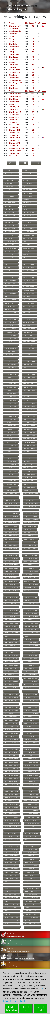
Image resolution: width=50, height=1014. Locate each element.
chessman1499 (14, 133)
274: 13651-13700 (30, 610)
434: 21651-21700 (31, 869)
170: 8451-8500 (29, 442)
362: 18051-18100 (31, 752)
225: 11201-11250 (11, 532)
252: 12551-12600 (30, 574)
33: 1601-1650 (10, 222)
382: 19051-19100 (31, 784)
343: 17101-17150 (11, 723)
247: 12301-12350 (11, 568)
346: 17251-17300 (31, 726)
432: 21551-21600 (30, 865)
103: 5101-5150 (10, 335)
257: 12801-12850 (11, 584)
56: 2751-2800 (28, 258)
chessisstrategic (15, 31)
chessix (11, 36)
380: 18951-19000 (31, 781)
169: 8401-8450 (11, 442)
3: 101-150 (8, 173)
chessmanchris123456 (17, 148)
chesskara (12, 62)
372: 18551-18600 (31, 768)
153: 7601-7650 (10, 416)
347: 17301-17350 (11, 730)
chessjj (11, 49)
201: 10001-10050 (11, 494)
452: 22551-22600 (31, 898)
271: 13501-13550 (11, 607)
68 (33, 83)
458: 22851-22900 (32, 907)
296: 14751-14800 (31, 645)
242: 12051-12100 (31, 558)
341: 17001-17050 (11, 720)
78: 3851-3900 (28, 293)
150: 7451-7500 (29, 409)
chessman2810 (14, 143)
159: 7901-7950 (10, 426)
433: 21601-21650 (11, 869)
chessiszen (13, 34)
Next (23, 163)
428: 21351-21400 (31, 859)
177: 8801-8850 (11, 455)
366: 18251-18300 (31, 759)
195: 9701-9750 (10, 484)
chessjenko (13, 44)
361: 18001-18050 (11, 752)
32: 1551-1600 (28, 219)
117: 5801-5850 (10, 358)
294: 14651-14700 (31, 642)
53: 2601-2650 (10, 254)
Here (41, 988)
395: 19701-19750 (11, 807)
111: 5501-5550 (10, 348)
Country (42, 23)
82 (33, 80)
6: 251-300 (27, 177)
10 (33, 78)
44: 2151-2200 (28, 238)
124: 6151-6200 (29, 367)
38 (33, 41)
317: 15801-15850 (11, 681)
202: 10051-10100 (31, 494)
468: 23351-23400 (32, 924)
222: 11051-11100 (30, 526)
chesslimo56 (13, 109)
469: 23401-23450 (12, 927)
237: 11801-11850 (11, 552)
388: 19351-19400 (31, 794)
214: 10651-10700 (30, 513)
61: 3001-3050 (10, 267)
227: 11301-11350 (11, 536)
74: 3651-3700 (28, 287)
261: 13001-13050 (11, 591)
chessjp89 (12, 52)
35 (33, 47)
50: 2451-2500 (28, 248)
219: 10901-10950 (11, 523)
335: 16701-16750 (11, 710)
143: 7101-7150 (10, 400)
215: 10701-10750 (11, 516)
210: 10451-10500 (31, 506)
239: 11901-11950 (11, 555)
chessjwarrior (14, 57)
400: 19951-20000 (31, 814)
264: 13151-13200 (30, 594)
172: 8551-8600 (29, 445)
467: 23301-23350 (11, 924)
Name (11, 23)
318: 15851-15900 (30, 681)
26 (33, 133)
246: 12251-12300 (31, 565)
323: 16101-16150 (11, 691)
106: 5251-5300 (29, 338)
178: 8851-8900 (29, 455)
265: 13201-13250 (11, 597)
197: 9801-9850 (11, 487)
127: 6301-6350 (10, 374)
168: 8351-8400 (29, 439)
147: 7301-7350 (10, 406)
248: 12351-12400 (31, 568)
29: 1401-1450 (10, 215)
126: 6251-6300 (29, 371)
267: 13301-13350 (11, 600)
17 (33, 109)
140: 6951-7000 (29, 393)
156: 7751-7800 (29, 419)
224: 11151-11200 (29, 529)
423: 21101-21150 (11, 852)
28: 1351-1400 (28, 212)
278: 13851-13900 (31, 616)
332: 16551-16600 (30, 704)
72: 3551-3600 (28, 283)
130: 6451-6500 (29, 377)
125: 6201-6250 (10, 371)
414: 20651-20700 (32, 836)
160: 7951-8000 (29, 426)
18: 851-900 (27, 196)
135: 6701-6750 (10, 387)
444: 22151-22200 (31, 885)
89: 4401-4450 (10, 312)
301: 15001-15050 (11, 655)
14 (33, 60)
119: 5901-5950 (10, 361)
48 (33, 70)
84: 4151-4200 (28, 303)
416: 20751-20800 (32, 839)
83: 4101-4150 (10, 303)
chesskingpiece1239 (16, 83)
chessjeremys (14, 47)
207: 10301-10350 (11, 503)
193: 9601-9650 (10, 481)
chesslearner (13, 88)
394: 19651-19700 (30, 804)
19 (33, 36)
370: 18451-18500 (31, 765)
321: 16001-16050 (11, 688)
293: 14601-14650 (11, 642)
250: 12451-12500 (31, 571)
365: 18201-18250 (11, 759)
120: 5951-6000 (29, 361)
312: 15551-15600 (30, 671)
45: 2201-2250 (10, 241)
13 (33, 57)
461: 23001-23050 (11, 914)
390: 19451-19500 (31, 797)
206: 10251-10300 (31, 500)
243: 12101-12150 (11, 561)
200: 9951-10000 (29, 490)
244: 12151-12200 (30, 561)
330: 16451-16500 (31, 700)
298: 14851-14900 (31, 649)
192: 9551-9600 (29, 477)
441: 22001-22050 (12, 881)
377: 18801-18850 (11, 778)
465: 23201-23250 (11, 920)
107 (32, 120)
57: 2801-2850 (10, 261)
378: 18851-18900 (31, 778)
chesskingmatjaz (15, 80)
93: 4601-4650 (10, 319)
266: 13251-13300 (30, 597)
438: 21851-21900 (31, 875)
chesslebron (13, 99)
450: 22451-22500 (32, 894)
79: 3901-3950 (10, 296)
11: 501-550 (9, 186)
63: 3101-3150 (10, 270)
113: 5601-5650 (10, 351)
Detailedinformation (11, 1008)
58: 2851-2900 (28, 261)
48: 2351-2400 (28, 245)
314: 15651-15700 (30, 675)
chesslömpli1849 (15, 112)
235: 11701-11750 (11, 548)
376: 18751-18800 (31, 775)
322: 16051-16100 (30, 688)
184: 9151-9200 (29, 464)
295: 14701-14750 (11, 645)
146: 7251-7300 (29, 403)
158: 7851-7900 (29, 422)
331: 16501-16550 (11, 704)
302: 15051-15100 (31, 655)
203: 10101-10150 (11, 497)
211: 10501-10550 (11, 510)
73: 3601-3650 (10, 287)
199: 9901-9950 (10, 490)
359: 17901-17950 (11, 749)
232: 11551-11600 (30, 542)
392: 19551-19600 (30, 801)
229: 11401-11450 (11, 539)
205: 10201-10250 (11, 500)
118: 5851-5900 (29, 358)
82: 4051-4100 (28, 300)
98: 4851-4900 (29, 325)
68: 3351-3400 (28, 277)
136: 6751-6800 (29, 387)
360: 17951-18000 (31, 749)
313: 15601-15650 (11, 675)
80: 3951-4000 (29, 296)
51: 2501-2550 (10, 251)
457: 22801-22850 (12, 907)
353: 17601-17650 (11, 739)
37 (33, 85)
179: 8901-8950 (11, 458)
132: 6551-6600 (29, 380)
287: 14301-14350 (11, 633)
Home (36, 163)
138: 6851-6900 (29, 390)
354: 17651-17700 (30, 739)
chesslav (12, 85)
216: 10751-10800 (30, 516)
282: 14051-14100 (31, 623)
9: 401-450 (9, 183)
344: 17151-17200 (30, 723)
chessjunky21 (14, 54)
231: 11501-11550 (11, 542)
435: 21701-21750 (11, 872)
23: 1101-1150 (10, 206)
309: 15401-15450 (11, 668)
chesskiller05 (13, 67)
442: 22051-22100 (32, 881)
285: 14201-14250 (11, 629)
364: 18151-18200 (30, 755)
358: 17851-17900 (31, 746)
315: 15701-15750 (11, 678)
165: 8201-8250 (11, 435)
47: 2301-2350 (10, 245)
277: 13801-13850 (11, 616)
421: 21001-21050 (11, 849)
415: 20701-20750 (11, 839)
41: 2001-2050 (10, 235)
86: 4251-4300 (28, 306)
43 (33, 72)
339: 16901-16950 (11, 717)
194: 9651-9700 (29, 481)
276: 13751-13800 (30, 613)
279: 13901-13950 (11, 620)
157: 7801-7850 (11, 422)
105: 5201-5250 (10, 338)
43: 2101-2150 (10, 238)
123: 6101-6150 (10, 367)
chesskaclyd (13, 60)
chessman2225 (14, 140)
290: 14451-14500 (31, 636)
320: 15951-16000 (30, 684)
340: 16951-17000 (31, 717)
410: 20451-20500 (32, 830)
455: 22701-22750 (11, 904)
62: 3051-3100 (28, 267)
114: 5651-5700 (29, 351)
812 (32, 94)
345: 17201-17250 (11, 726)
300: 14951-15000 (31, 652)
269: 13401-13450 (11, 603)
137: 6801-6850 (11, 390)
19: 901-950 (9, 199)
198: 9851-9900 (29, 487)
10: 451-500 (27, 183)
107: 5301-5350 (10, 342)
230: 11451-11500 (30, 539)
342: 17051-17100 (31, 720)
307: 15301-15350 (11, 665)
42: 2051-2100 (28, 235)
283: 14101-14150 (11, 626)
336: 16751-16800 (30, 710)
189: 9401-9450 (11, 474)
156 (32, 52)
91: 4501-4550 (10, 316)
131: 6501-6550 (10, 380)
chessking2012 (14, 70)
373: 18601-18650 (11, 772)
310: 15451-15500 (31, 668)
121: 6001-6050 (10, 364)
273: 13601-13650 (11, 610)
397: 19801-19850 (11, 810)
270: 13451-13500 (31, 603)
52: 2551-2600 (28, 251)
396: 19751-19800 (30, 807)
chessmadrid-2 (14, 127)
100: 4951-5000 (29, 329)
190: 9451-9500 (29, 474)
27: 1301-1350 (10, 212)
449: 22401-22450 (12, 894)
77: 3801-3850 (10, 293)
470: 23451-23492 (32, 927)
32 (33, 28)
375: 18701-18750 (11, 775)
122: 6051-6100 (29, 364)
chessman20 (13, 135)
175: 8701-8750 (11, 451)
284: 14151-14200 (30, 626)
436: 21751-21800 (31, 872)
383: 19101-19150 (11, 788)
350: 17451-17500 (31, 733)
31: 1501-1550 (10, 219)
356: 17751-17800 (30, 742)
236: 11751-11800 (30, 548)
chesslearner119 (15, 94)
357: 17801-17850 (11, 746)
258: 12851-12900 (31, 584)
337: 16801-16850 (11, 713)
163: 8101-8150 (10, 432)
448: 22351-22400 (32, 891)
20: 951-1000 (28, 199)
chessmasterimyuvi (16, 156)
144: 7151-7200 (29, 400)
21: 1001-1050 (10, 203)
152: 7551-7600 (29, 413)
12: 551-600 (27, 186)
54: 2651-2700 (28, 254)
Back (11, 163)
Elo (26, 23)
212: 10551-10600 (30, 510)
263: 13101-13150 (11, 594)
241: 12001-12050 (11, 558)
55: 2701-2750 (10, 258)
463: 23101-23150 (11, 917)
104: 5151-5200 (29, 335)
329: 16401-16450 (11, 700)
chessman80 (13, 146)
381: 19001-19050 (11, 784)
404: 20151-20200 (32, 820)
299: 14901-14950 (11, 652)
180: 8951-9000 (29, 458)
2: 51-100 (26, 170)
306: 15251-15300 (31, 662)
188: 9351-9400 (29, 471)
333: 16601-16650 (11, 707)
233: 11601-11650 (11, 545)
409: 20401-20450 (12, 830)
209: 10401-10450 (11, 506)
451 (32, 112)
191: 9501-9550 (10, 477)
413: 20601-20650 (11, 836)
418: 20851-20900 (32, 843)
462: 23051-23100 (31, 914)
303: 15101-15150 (11, 658)
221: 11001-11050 (11, 526)
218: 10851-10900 (31, 519)
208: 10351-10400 (31, 503)
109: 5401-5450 (11, 345)
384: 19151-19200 (30, 788)
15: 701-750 (9, 193)
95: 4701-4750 (10, 322)
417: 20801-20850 (12, 843)
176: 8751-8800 (29, 451)
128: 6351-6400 (29, 374)
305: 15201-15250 (11, 662)
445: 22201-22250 (12, 888)
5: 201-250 (9, 177)
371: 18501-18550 (11, 768)
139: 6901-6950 (10, 393)
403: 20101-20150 (11, 820)
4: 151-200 (27, 173)
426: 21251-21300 (31, 856)
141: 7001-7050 (10, 397)
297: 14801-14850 (11, 649)
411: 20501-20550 (11, 833)
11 (33, 31)
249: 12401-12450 (11, 571)
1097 (32, 26)
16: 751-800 (27, 193)
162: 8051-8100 (29, 429)
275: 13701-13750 (11, 613)
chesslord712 (14, 114)
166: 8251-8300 (29, 435)
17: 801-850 (9, 196)
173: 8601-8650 (11, 448)
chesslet (12, 104)
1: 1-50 (7, 170)
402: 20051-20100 (32, 817)
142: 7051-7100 (29, 397)
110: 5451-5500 (29, 345)
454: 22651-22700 (32, 901)
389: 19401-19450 (11, 797)
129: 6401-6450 (11, 377)
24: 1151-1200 (28, 206)
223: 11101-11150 (11, 529)
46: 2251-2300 (28, 241)
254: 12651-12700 (30, 578)
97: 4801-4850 (10, 325)
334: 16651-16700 (30, 707)
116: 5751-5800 (29, 355)
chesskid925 (13, 65)
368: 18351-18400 (31, 762)
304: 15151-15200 (30, 658)
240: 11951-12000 (30, 555)
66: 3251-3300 (28, 274)
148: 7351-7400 (29, 406)
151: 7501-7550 (10, 413)
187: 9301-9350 (10, 471)
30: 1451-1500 (28, 215)
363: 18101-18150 (11, 755)
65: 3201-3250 (10, 274)
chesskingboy (14, 78)
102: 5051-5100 (29, 332)
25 (33, 75)
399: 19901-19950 (11, 814)
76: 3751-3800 (28, 290)
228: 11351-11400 (30, 536)
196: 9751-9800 (29, 484)
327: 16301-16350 (11, 697)
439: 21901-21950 (11, 878)
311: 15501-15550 (11, 671)
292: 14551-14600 (31, 639)
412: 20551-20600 (31, 833)
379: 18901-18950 (11, 781)
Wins (37, 23)
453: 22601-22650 (11, 901)
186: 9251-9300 (29, 468)
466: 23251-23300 (32, 920)
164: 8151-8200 (29, 432)
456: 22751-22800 (32, 904)
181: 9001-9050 (10, 461)
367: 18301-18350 (11, 762)
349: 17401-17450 (11, 733)
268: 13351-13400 (31, 600)
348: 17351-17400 (31, 730)
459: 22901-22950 (11, 911)
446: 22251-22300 (32, 888)
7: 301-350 (9, 180)
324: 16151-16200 (30, 691)
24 (33, 151)
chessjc (11, 41)
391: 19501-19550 (11, 801)
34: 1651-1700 (28, 222)
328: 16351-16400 (31, 697)
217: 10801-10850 (11, 519)
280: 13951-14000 (31, 620)
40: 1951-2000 (28, 232)
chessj (11, 39)
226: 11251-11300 (30, 532)
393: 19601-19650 (11, 804)
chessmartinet (14, 153)
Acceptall (41, 1008)
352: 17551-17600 (30, 736)
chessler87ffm (14, 102)
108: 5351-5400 (29, 342)
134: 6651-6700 (29, 384)
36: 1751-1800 (28, 225)
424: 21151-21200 (30, 852)
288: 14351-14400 (31, 633)
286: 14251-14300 (31, 629)
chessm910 (13, 122)
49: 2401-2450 (10, 248)
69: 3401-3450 (10, 280)
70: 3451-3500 (28, 280)
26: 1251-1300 (28, 209)
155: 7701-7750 (10, 419)
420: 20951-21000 (32, 846)
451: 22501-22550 (11, 898)
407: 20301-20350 (12, 827)
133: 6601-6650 (10, 384)
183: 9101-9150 (10, 464)
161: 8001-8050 (11, 429)
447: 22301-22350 (12, 891)
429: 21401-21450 (11, 862)
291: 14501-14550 (11, 639)
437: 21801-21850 (11, 875)
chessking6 (13, 75)
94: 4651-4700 (28, 319)
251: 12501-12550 (11, 574)
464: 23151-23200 (31, 917)
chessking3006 (14, 72)
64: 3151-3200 (28, 270)
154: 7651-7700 (29, 416)
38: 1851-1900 (28, 228)
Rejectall (26, 1008)
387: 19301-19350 (11, 794)
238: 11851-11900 (30, 552)
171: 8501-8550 (10, 445)
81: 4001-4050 (10, 300)
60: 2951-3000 (28, 264)
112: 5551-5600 (28, 348)
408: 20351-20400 (33, 827)
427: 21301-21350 (11, 859)
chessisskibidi (14, 28)
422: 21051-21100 (31, 849)
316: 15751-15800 (30, 678)
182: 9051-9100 (29, 461)
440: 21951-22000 (31, 878)
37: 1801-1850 (10, 228)
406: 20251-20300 (32, 823)
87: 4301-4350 (10, 309)
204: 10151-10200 (30, 497)
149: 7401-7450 (10, 409)
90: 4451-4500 (29, 312)
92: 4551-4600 (28, 316)
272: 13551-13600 (30, 607)
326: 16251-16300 (30, 694)
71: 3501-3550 (10, 283)
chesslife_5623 (14, 107)
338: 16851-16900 (31, 713)
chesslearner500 (15, 96)
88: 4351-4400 (29, 309)
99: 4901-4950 (10, 329)
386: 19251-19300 (31, 791)
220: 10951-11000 (30, 523)
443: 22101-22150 (11, 885)
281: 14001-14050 (11, 623)
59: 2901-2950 (10, 264)
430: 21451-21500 (31, 862)
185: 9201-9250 (10, 468)
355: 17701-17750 (11, 742)
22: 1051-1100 (28, 203)
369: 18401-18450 (11, 765)
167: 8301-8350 (11, 439)
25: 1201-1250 (10, 209)
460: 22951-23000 (32, 911)
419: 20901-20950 (11, 846)
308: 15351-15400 (31, 665)
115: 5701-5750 (10, 355)
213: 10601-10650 (11, 513)
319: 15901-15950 (11, 684)
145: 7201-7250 (10, 403)
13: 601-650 (9, 190)
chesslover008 (14, 117)
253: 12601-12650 (11, 578)
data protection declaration (15, 1001)
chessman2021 (14, 138)
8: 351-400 (27, 180)
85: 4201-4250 (10, 306)
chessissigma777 (15, 26)
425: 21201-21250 (11, 856)
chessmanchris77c (15, 151)
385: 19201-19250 (11, 791)
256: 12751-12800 (30, 581)
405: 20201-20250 (12, 823)
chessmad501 (14, 125)
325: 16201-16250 (11, 694)
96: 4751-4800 (28, 322)
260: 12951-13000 (31, 587)
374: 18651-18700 (31, 772)
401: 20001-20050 (12, 817)
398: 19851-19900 (31, 810)
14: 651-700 (27, 190)
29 (33, 130)
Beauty (31, 23)
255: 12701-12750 (11, 581)
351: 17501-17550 (11, 736)
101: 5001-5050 (10, 332)
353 (32, 67)
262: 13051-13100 (30, 591)
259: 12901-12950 (11, 587)
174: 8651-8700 (29, 448)
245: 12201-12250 (11, 565)
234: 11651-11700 (30, 545)
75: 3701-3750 (10, 290)
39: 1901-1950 (10, 232)
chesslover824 (14, 120)
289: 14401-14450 (11, 636)
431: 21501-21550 (11, 865)
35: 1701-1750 (10, 225)
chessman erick (14, 130)
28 (33, 65)
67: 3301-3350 (10, 277)
